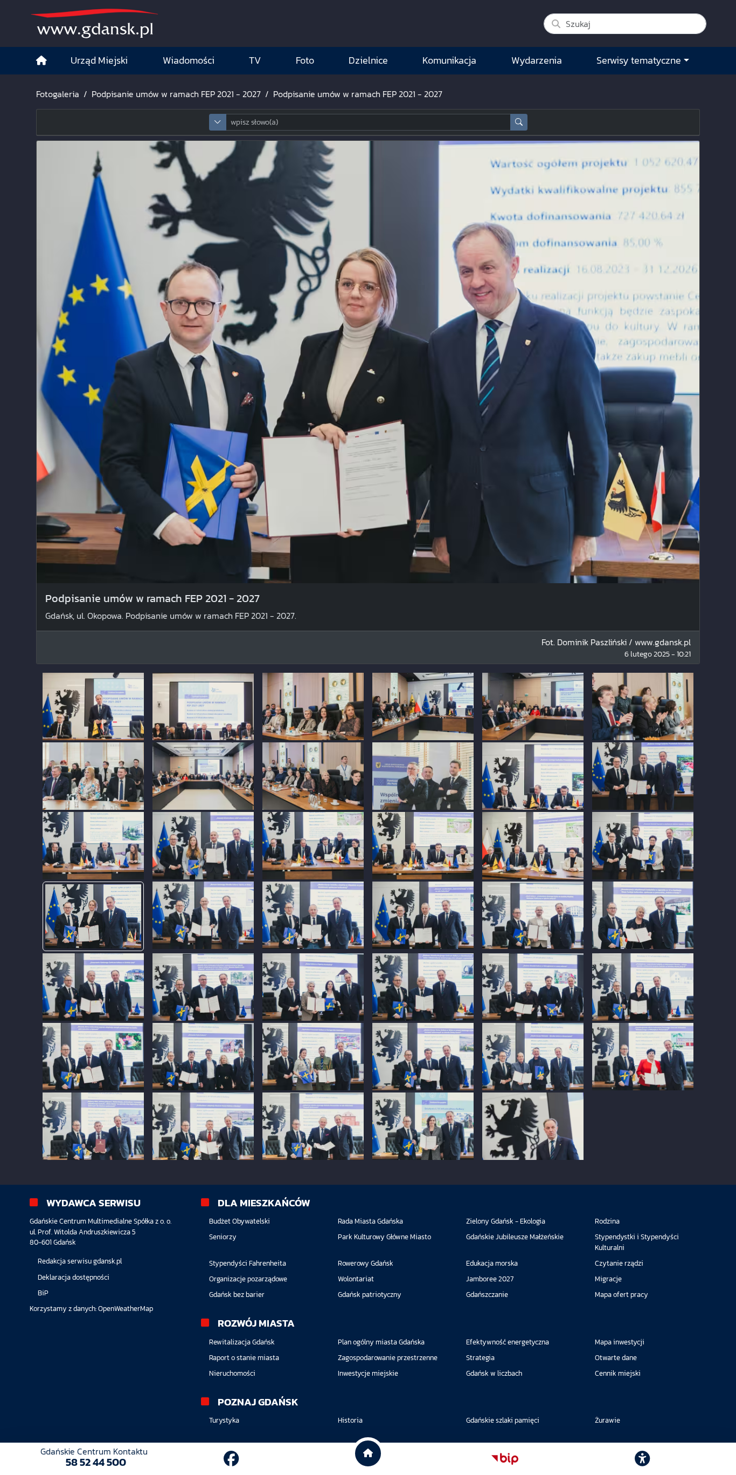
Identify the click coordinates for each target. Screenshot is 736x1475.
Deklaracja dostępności (73, 1277)
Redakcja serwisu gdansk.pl (80, 1261)
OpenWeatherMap (125, 1308)
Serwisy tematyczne (638, 60)
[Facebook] (231, 1458)
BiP (43, 1293)
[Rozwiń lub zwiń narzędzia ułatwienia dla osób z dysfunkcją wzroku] (642, 1459)
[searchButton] (518, 122)
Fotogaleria (57, 93)
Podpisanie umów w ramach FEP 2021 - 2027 (176, 93)
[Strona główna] (41, 60)
